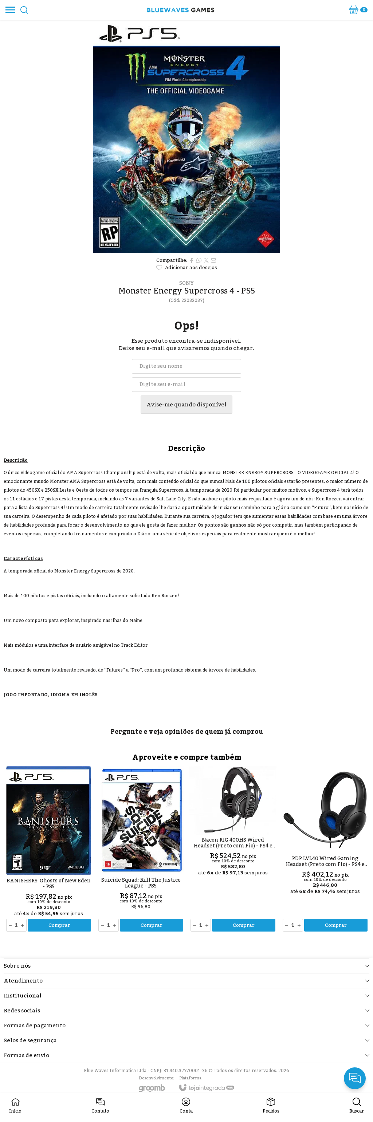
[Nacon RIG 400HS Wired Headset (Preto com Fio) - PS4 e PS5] (233, 849)
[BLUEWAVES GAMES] (180, 10)
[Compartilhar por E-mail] (213, 260)
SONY (186, 283)
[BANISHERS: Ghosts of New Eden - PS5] (48, 849)
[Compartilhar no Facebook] (191, 260)
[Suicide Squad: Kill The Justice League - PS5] (140, 849)
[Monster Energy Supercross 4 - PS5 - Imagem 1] (186, 136)
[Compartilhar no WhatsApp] (198, 260)
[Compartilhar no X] (206, 260)
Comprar (59, 925)
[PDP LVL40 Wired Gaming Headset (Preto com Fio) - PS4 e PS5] (325, 849)
